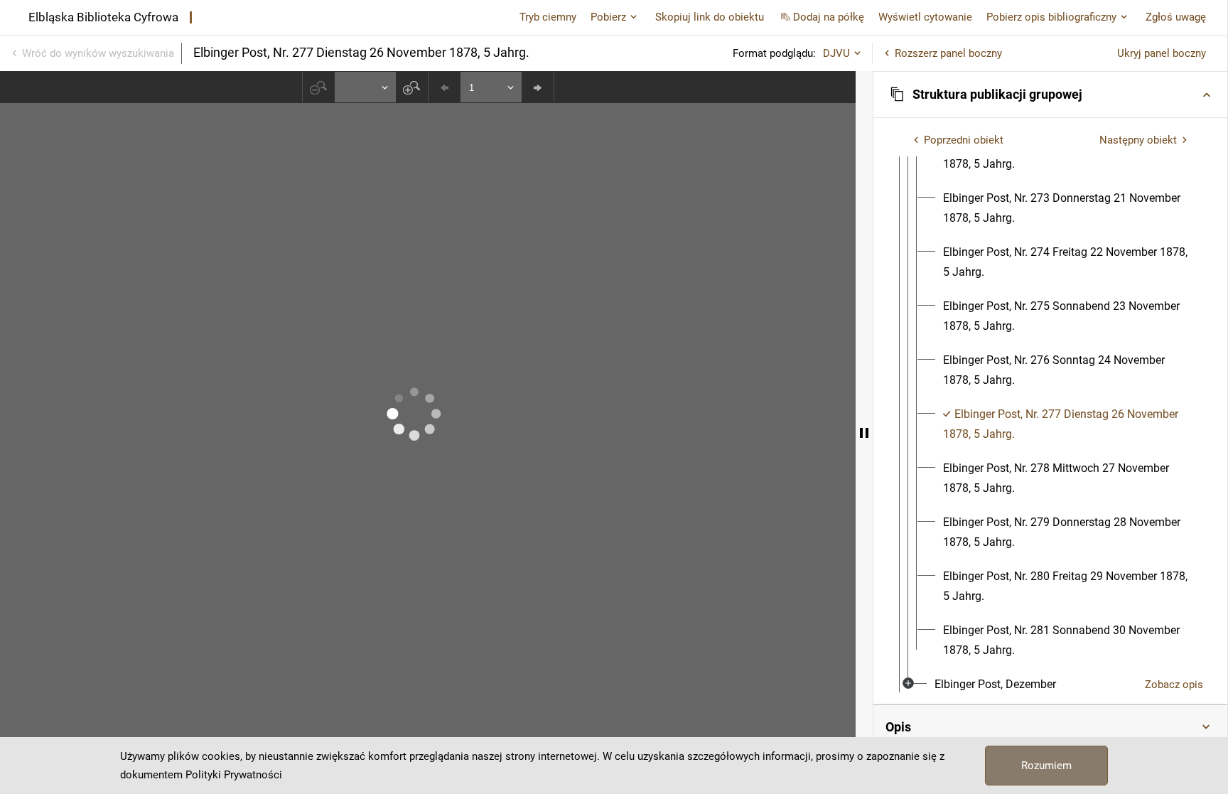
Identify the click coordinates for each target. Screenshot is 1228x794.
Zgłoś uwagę (1176, 17)
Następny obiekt (1138, 140)
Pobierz (608, 17)
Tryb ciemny (547, 17)
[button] (1050, 94)
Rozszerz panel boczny (948, 53)
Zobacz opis (1174, 684)
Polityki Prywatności (233, 774)
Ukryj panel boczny (1161, 53)
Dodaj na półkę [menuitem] (828, 17)
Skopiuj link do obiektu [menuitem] (709, 17)
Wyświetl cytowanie (925, 17)
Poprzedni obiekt (963, 140)
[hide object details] (864, 432)
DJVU (836, 53)
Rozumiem (1046, 765)
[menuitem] (1068, 208)
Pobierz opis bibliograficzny (1051, 17)
